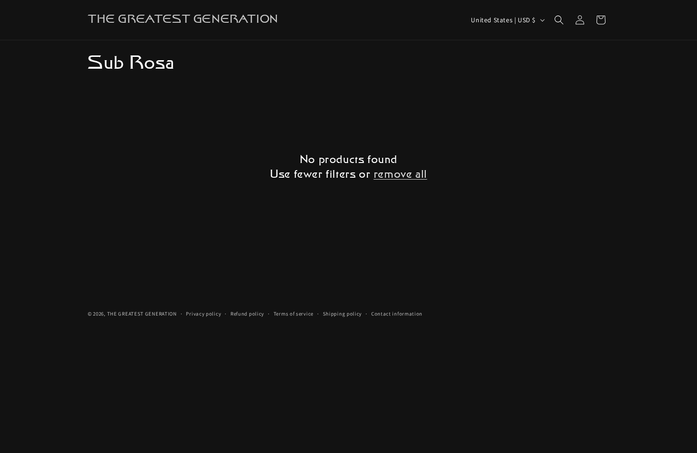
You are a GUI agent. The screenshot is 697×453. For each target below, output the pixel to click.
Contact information (396, 313)
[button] (559, 19)
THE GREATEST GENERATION (142, 313)
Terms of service (293, 313)
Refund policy (247, 313)
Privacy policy (203, 313)
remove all (400, 175)
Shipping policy (342, 313)
